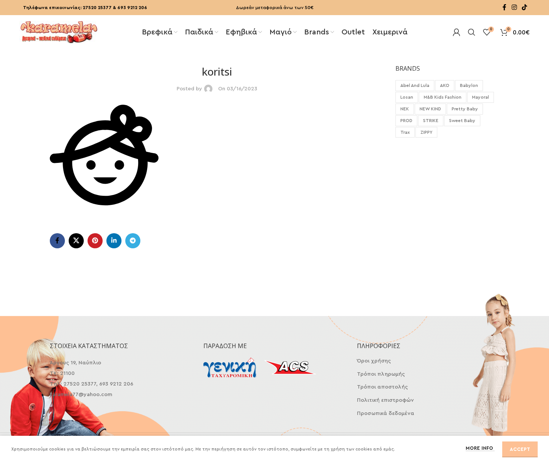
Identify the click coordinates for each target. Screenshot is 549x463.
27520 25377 (97, 7)
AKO (444, 85)
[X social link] (76, 240)
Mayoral (480, 97)
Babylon (469, 85)
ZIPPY (426, 132)
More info (480, 448)
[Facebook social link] (504, 7)
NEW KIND (430, 109)
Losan (406, 97)
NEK (404, 109)
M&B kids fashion (442, 97)
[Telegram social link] (132, 240)
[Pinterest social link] (95, 240)
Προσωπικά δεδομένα (385, 413)
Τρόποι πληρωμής (381, 374)
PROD (406, 120)
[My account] (456, 32)
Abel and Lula (414, 85)
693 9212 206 (132, 7)
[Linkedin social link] (113, 240)
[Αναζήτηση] (471, 32)
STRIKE (430, 120)
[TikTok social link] (524, 7)
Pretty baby (465, 109)
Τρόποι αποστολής (382, 387)
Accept (520, 449)
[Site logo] (58, 31)
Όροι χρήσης (374, 361)
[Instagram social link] (514, 7)
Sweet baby (462, 120)
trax (405, 132)
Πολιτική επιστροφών (385, 400)
